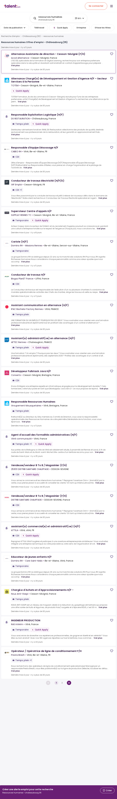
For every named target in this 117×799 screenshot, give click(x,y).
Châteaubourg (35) (31, 36)
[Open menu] (111, 6)
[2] (69, 683)
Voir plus (15, 65)
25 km (78, 18)
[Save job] (111, 54)
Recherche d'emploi (10, 36)
